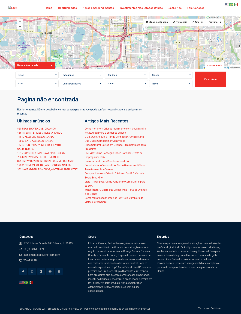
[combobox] (37, 75)
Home (48, 8)
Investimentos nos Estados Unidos (141, 8)
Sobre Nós (175, 8)
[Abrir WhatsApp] (232, 305)
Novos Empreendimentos (98, 8)
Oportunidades (67, 8)
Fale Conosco (195, 8)
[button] (159, 49)
